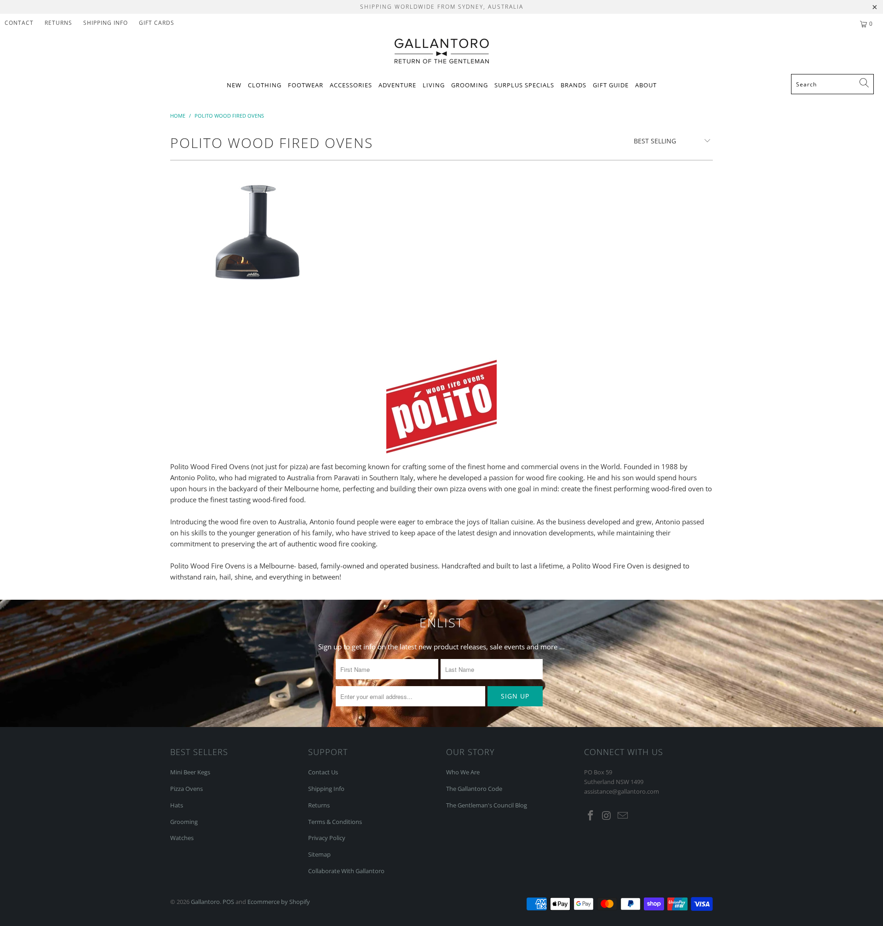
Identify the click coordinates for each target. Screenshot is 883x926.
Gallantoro (205, 902)
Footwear (305, 85)
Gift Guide (611, 85)
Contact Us (323, 772)
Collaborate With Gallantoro (346, 871)
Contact (19, 23)
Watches (182, 838)
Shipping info (105, 23)
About (646, 85)
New (234, 85)
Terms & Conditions (335, 822)
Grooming (469, 85)
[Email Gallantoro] (623, 815)
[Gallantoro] (442, 52)
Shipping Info (326, 788)
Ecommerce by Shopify (278, 902)
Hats (176, 805)
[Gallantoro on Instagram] (607, 815)
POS (228, 902)
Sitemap (319, 854)
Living (434, 85)
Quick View (257, 276)
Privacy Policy (326, 838)
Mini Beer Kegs (190, 772)
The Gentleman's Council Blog (486, 805)
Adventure (397, 85)
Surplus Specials (524, 85)
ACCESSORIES (351, 85)
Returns (58, 23)
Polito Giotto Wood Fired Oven (257, 238)
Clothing (264, 85)
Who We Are (463, 772)
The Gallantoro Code (474, 788)
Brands (573, 85)
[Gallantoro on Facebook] (591, 815)
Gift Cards (156, 23)
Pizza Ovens (186, 788)
